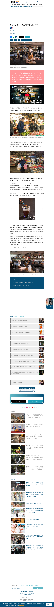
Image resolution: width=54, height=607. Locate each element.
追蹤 (29, 407)
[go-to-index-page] (27, 2)
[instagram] (28, 597)
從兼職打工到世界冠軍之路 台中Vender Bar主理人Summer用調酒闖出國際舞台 (24, 373)
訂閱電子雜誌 (30, 591)
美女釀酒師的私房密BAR (16, 338)
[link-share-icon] (16, 37)
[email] (31, 597)
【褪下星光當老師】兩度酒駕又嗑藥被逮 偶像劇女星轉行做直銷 (24, 367)
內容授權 (21, 593)
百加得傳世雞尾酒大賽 (24, 39)
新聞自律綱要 (31, 593)
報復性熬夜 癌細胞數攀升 (16, 382)
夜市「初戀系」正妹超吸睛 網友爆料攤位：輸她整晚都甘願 (23, 361)
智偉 (14, 33)
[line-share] (13, 37)
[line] (23, 597)
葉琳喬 (14, 32)
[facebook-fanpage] (26, 597)
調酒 (19, 39)
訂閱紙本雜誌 (13, 2)
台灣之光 (15, 39)
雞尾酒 (12, 39)
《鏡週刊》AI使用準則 (27, 594)
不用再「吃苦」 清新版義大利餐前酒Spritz (20, 332)
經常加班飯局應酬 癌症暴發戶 (33, 519)
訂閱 (34, 407)
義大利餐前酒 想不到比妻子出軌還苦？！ (20, 326)
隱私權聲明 (21, 605)
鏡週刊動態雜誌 (29, 585)
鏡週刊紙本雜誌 (22, 585)
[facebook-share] (11, 37)
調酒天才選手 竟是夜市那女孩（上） (19, 320)
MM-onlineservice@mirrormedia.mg (28, 599)
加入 (25, 407)
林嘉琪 (14, 30)
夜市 (30, 39)
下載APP (26, 593)
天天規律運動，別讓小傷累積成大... (34, 503)
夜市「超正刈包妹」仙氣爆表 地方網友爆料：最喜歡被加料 (23, 355)
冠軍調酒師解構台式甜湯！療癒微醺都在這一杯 (21, 349)
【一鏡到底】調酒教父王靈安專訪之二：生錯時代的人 (22, 343)
